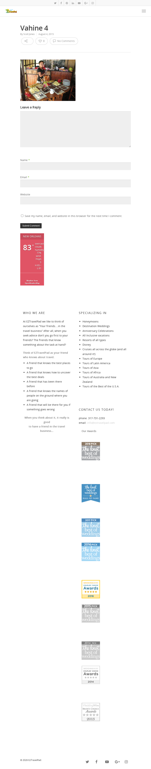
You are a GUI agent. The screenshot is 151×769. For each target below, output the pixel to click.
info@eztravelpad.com (101, 422)
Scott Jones (29, 34)
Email (24, 177)
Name (25, 160)
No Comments (66, 41)
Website (25, 194)
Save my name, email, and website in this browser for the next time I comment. (73, 216)
